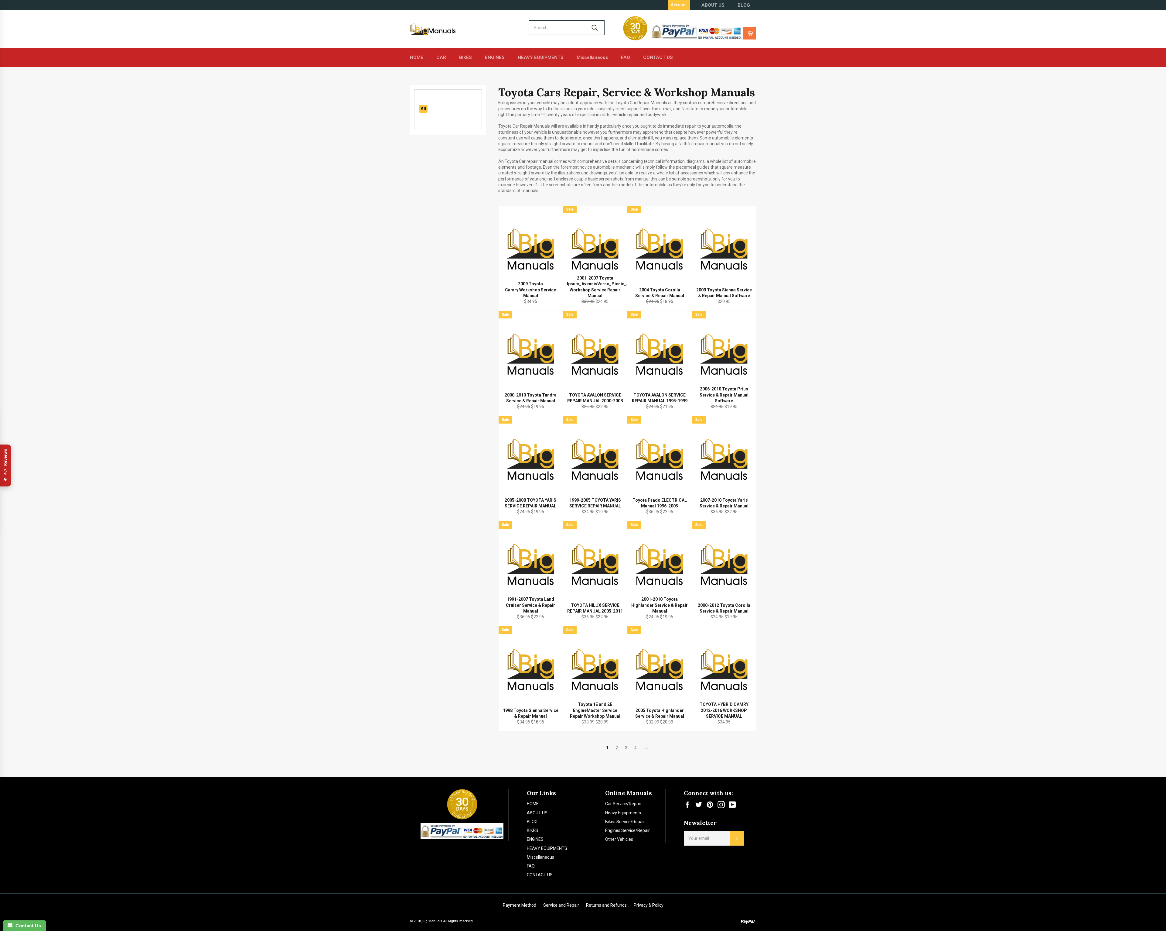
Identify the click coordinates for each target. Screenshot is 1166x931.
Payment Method (519, 905)
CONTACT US (658, 57)
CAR (441, 57)
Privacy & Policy (648, 905)
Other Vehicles (619, 839)
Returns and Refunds (606, 905)
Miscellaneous (592, 57)
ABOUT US (712, 5)
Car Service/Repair (623, 803)
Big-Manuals (432, 921)
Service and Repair (561, 905)
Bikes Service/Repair (625, 821)
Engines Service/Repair (627, 830)
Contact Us (26, 925)
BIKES (465, 57)
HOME (416, 57)
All (423, 109)
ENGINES (495, 57)
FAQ (625, 57)
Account (679, 4)
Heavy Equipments (623, 812)
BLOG (744, 5)
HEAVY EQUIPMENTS (541, 57)
